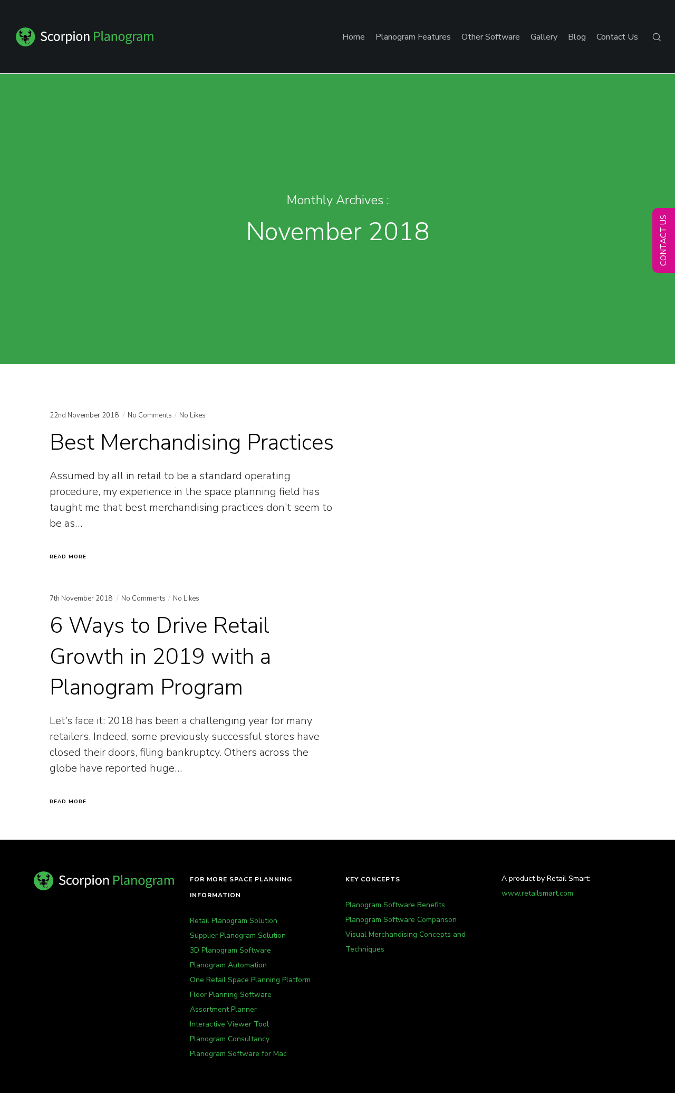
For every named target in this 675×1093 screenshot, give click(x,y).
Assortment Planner (223, 1009)
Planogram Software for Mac (238, 1054)
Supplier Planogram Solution (238, 935)
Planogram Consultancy (229, 1039)
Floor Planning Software (231, 995)
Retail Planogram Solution (233, 921)
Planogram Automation (228, 965)
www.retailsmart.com (537, 893)
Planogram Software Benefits (395, 905)
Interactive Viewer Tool (229, 1024)
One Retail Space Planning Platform (250, 980)
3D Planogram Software (230, 950)
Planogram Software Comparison (401, 920)
